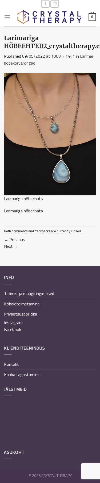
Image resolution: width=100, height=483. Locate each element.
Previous (14, 239)
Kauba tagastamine (21, 374)
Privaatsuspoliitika (20, 314)
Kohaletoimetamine (21, 304)
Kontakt (11, 364)
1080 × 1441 (63, 56)
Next (11, 246)
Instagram (13, 322)
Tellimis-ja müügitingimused (29, 293)
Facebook (12, 329)
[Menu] (7, 17)
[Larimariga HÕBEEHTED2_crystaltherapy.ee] (50, 133)
